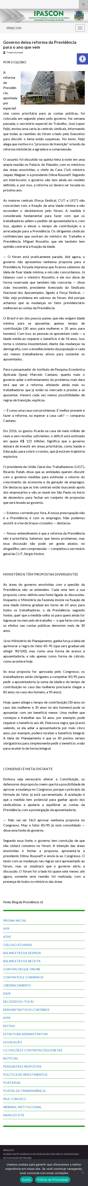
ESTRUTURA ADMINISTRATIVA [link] (25, 1034)
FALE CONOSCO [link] (14, 1099)
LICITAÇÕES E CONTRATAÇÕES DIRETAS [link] (32, 1050)
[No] (83, 1172)
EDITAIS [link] (9, 1026)
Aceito (26, 1179)
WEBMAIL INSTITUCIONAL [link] (22, 1107)
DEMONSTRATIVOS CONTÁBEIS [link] (26, 1009)
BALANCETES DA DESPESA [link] (22, 953)
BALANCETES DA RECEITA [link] (22, 961)
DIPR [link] (6, 1018)
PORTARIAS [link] (12, 1082)
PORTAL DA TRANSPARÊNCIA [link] (24, 1091)
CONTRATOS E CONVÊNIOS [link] (23, 977)
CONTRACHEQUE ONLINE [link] (21, 969)
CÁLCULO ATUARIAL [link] (17, 945)
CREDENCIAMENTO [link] (17, 985)
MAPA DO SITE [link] (13, 1115)
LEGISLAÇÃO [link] (12, 1042)
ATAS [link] (7, 936)
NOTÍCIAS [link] (10, 1058)
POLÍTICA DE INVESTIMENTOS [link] (25, 1074)
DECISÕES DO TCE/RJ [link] (18, 1001)
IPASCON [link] (13, 28)
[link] (82, 58)
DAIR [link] (6, 993)
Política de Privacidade (52, 1179)
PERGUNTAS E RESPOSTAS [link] (22, 1066)
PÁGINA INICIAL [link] (14, 920)
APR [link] (6, 928)
